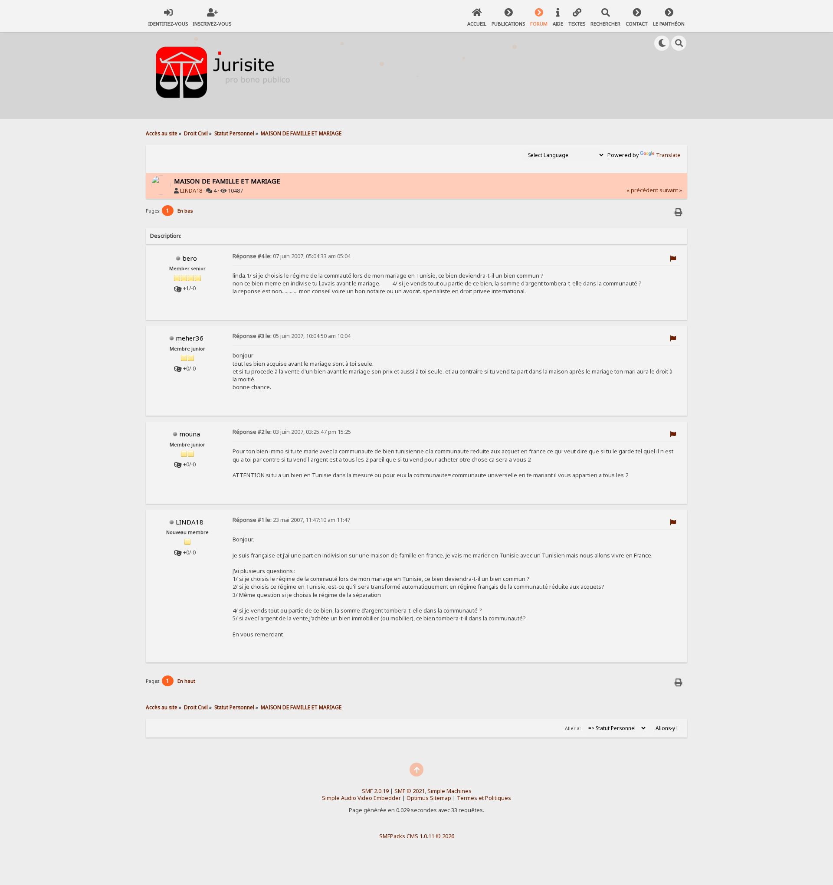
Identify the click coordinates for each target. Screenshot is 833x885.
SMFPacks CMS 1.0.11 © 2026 (416, 836)
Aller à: (573, 728)
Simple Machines (449, 791)
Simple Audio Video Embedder (361, 798)
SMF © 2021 (409, 791)
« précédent (642, 190)
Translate (668, 155)
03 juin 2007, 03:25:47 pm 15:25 (292, 432)
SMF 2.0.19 (375, 791)
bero (189, 258)
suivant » (670, 190)
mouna (189, 433)
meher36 (189, 338)
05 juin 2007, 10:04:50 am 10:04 (292, 336)
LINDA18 (191, 190)
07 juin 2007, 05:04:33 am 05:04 (292, 256)
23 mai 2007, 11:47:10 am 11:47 (291, 520)
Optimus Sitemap (429, 798)
